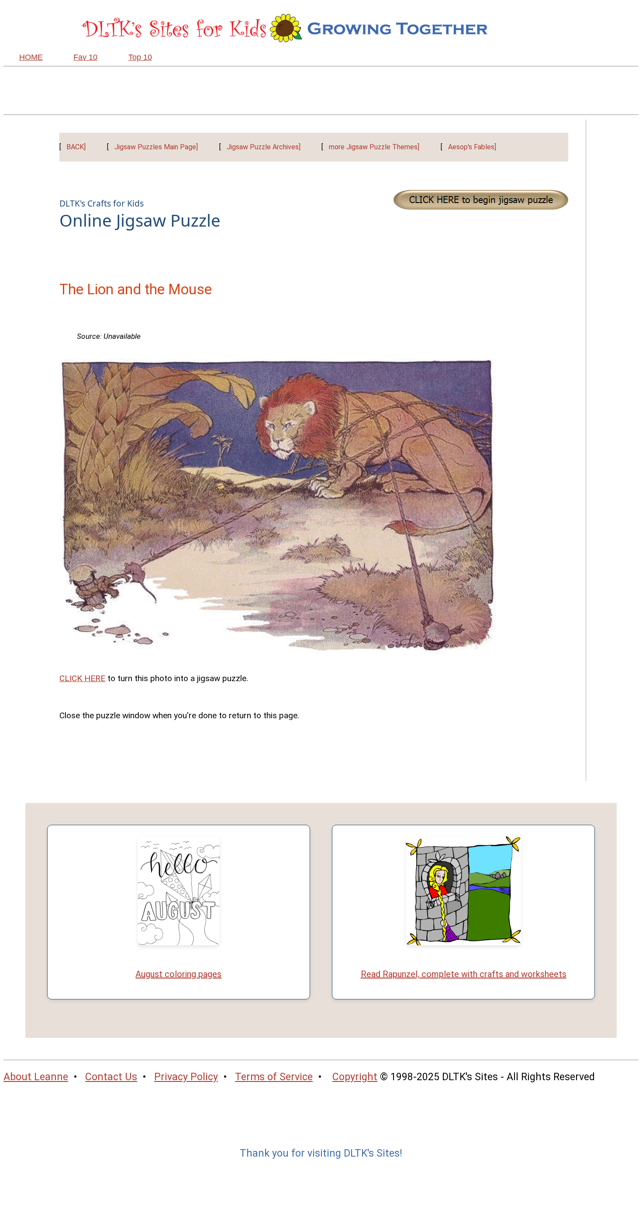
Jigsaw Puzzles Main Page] (156, 147)
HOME (31, 57)
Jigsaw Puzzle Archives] (263, 147)
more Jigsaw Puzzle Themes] (374, 147)
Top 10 (140, 57)
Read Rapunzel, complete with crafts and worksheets (463, 974)
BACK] (76, 147)
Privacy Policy (186, 1077)
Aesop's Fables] (472, 147)
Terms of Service (274, 1077)
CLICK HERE (82, 678)
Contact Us (111, 1077)
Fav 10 (85, 57)
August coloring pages (178, 974)
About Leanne (35, 1077)
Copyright (354, 1077)
